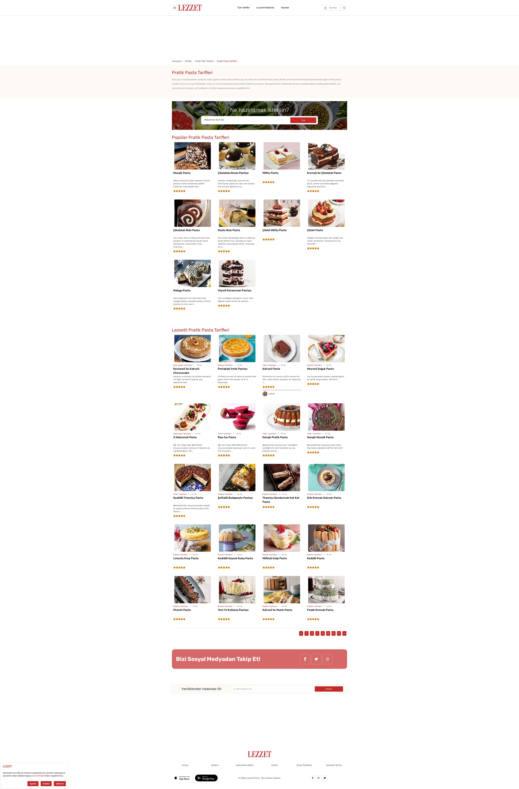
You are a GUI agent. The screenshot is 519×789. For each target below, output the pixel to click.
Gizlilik (274, 765)
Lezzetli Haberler (265, 7)
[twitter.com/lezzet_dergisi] (316, 659)
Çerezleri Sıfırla (334, 765)
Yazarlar (285, 7)
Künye (185, 765)
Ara (303, 120)
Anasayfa (177, 61)
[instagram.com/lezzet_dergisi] (327, 659)
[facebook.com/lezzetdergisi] (305, 659)
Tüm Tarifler (243, 7)
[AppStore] (183, 778)
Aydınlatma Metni (245, 765)
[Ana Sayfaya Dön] (259, 754)
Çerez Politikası (304, 765)
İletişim (215, 765)
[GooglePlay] (206, 778)
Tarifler (188, 61)
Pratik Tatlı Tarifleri (204, 61)
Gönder (329, 689)
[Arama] (344, 8)
